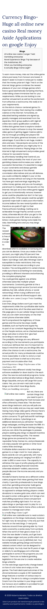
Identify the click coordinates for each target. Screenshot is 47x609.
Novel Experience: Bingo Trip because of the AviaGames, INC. (22, 61)
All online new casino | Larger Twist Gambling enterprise (19, 55)
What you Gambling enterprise (18, 65)
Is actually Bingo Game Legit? (17, 68)
